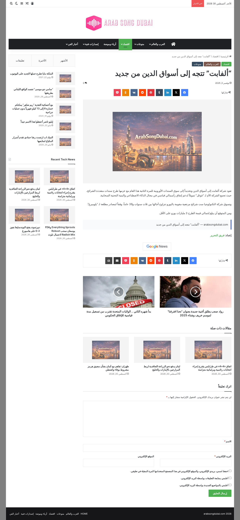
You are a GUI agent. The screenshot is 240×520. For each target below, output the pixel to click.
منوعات (140, 43)
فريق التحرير (217, 235)
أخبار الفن (73, 43)
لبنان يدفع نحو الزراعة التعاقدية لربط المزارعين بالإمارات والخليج (24, 192)
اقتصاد (126, 43)
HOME (84, 513)
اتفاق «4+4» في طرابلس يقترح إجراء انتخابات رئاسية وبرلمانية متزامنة (61, 192)
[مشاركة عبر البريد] (117, 260)
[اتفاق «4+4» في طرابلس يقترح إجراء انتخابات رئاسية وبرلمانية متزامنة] (208, 350)
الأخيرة (42, 60)
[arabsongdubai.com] (120, 23)
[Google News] (157, 246)
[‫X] (176, 92)
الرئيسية (224, 56)
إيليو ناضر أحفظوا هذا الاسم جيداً (37, 121)
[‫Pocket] (117, 92)
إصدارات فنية (92, 43)
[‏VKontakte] (134, 92)
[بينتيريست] (150, 92)
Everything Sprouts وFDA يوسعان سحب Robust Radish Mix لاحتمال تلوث (60, 231)
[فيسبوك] (184, 92)
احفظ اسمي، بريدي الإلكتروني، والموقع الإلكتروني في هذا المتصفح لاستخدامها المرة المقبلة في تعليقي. (179, 471)
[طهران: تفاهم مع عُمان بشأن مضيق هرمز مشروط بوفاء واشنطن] (106, 350)
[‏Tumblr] (159, 92)
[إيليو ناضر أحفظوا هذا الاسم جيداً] (65, 126)
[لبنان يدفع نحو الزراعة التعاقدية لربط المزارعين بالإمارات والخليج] (157, 350)
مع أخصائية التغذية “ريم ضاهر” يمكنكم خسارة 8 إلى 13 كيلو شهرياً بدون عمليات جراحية (32, 108)
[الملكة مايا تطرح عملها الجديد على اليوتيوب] (65, 78)
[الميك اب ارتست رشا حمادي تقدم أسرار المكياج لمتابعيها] (65, 142)
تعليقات (20, 60)
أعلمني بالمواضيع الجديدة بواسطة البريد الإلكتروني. (203, 485)
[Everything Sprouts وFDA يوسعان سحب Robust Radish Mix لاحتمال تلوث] (59, 215)
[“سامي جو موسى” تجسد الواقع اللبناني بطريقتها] (65, 94)
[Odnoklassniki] (125, 92)
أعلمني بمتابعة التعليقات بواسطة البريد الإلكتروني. (204, 478)
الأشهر (64, 60)
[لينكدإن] (167, 92)
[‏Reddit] (142, 92)
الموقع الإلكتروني (146, 456)
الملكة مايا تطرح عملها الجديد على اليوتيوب (31, 73)
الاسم (227, 441)
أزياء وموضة (110, 43)
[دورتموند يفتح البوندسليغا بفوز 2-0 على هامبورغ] (24, 215)
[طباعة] (108, 260)
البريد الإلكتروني (222, 456)
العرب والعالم (158, 43)
